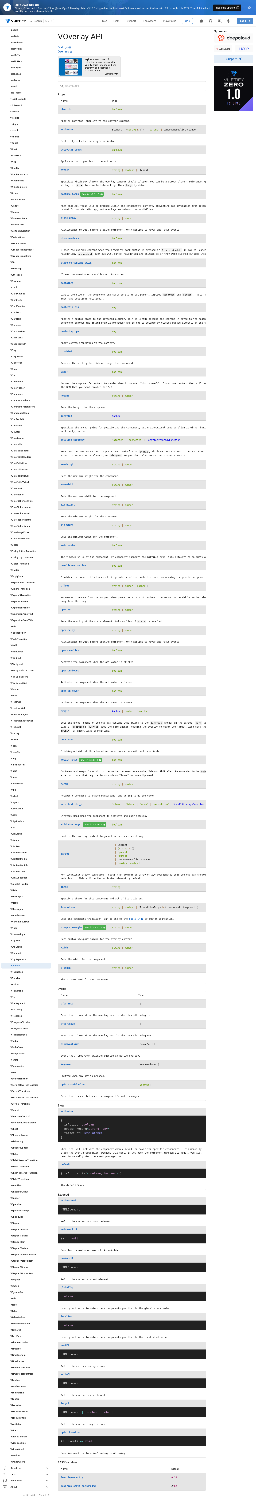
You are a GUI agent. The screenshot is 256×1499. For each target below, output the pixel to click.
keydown (66, 1064)
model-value (68, 545)
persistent (68, 739)
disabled (66, 351)
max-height (68, 464)
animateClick (69, 1229)
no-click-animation (73, 565)
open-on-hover (70, 690)
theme (64, 886)
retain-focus (69, 759)
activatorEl (68, 1200)
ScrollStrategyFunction (188, 804)
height (65, 395)
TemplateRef (93, 1133)
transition (68, 907)
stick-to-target (71, 824)
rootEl (65, 1345)
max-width (67, 484)
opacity (66, 609)
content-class (70, 307)
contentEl (67, 1258)
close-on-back (70, 238)
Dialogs (63, 47)
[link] (26, 30)
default (66, 1164)
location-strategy (72, 439)
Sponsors (220, 31)
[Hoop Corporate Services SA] (244, 48)
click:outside (70, 1044)
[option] (26, 1468)
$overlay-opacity (72, 1477)
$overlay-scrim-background (78, 1486)
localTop (66, 1316)
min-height (68, 504)
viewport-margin (71, 927)
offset (65, 585)
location (66, 415)
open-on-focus (70, 670)
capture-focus (70, 194)
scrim (64, 784)
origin (65, 711)
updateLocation (70, 1432)
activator (67, 129)
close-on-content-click (76, 262)
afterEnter (68, 1003)
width (64, 947)
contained (67, 283)
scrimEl (66, 1374)
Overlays (63, 51)
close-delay (68, 217)
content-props (70, 331)
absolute (66, 109)
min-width (67, 525)
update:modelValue (72, 1084)
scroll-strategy (71, 804)
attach (65, 170)
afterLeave (68, 1023)
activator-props (71, 149)
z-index (66, 967)
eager (64, 371)
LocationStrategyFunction (163, 440)
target (65, 853)
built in (134, 918)
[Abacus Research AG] (223, 48)
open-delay (68, 630)
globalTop (67, 1287)
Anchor (116, 416)
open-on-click (70, 650)
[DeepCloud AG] (233, 38)
